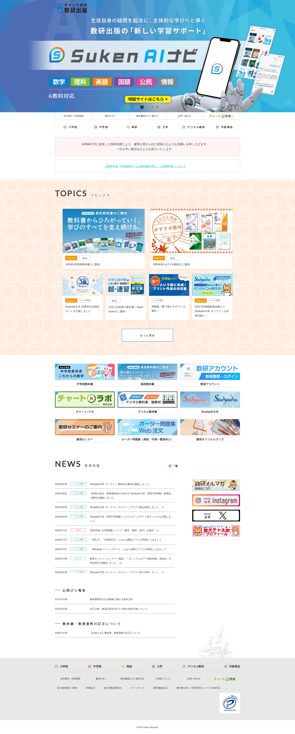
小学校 (73, 127)
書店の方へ (110, 115)
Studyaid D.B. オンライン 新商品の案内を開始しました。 (120, 484)
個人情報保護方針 (113, 688)
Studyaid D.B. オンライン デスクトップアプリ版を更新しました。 (125, 507)
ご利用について (163, 678)
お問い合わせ (184, 115)
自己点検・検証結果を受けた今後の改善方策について (118, 608)
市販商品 (227, 127)
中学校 (103, 127)
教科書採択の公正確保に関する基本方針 (111, 599)
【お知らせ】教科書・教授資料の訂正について (115, 632)
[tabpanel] (147, 56)
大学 (165, 127)
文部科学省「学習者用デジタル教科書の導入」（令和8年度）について (145, 166)
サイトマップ (137, 688)
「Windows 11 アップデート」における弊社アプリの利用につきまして (128, 549)
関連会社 (90, 688)
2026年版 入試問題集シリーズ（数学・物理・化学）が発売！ (123, 530)
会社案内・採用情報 (73, 115)
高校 (135, 127)
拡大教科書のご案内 (67, 688)
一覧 (175, 466)
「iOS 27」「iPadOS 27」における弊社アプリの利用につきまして (125, 539)
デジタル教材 (196, 127)
